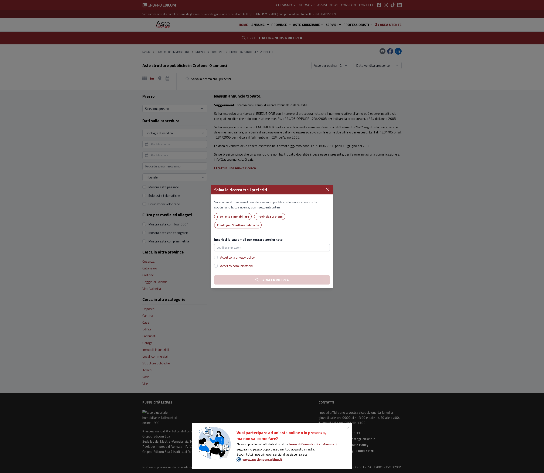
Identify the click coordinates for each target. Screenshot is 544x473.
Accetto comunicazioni (236, 265)
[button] (349, 428)
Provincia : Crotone (270, 216)
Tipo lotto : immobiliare (233, 216)
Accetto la (237, 257)
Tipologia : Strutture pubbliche (238, 225)
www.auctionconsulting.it (262, 459)
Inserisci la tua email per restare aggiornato (248, 239)
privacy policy (245, 257)
